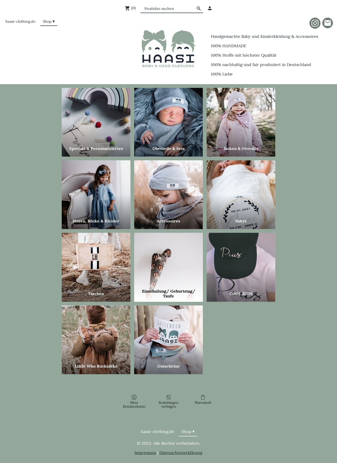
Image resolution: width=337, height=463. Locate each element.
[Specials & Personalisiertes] (96, 115)
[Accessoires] (168, 187)
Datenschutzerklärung (180, 452)
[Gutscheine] (168, 332)
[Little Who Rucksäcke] (96, 332)
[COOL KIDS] (241, 260)
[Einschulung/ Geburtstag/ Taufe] (168, 260)
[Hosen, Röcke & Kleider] (96, 187)
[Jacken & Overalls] (241, 115)
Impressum (145, 452)
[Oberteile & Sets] (168, 115)
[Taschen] (96, 260)
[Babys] (241, 187)
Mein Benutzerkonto (134, 405)
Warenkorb (203, 403)
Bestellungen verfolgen (168, 405)
